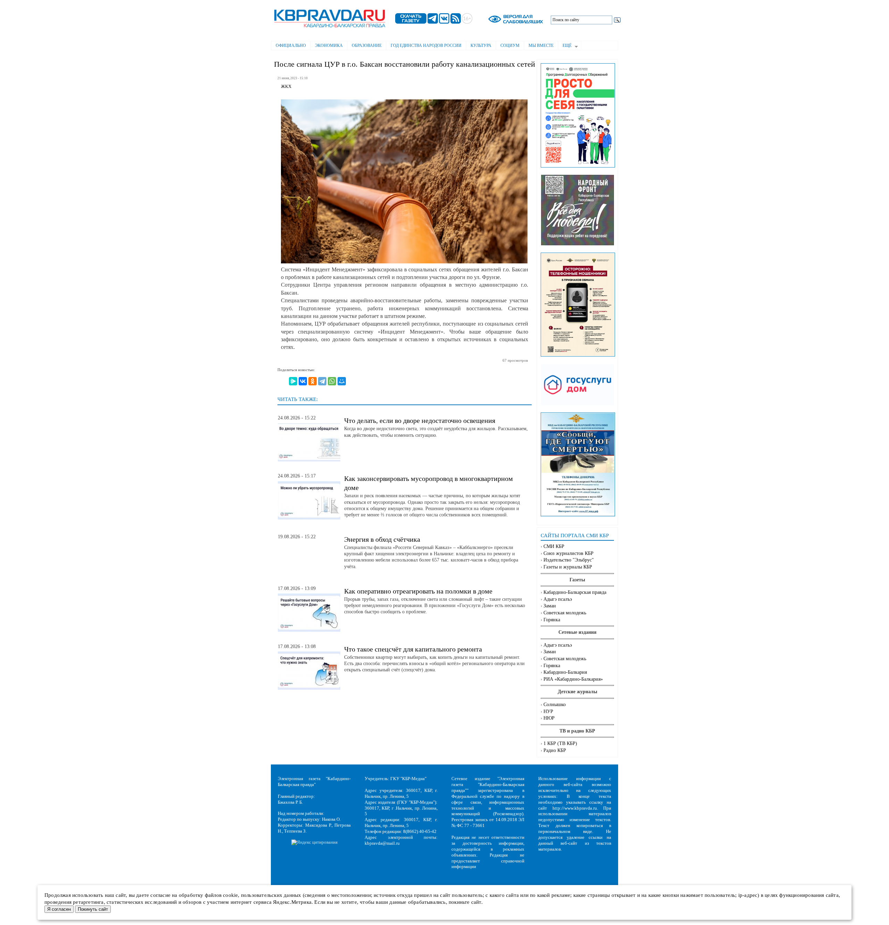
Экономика (329, 45)
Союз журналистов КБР (568, 553)
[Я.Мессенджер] (293, 381)
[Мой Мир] (342, 381)
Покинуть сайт (93, 909)
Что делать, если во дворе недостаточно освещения (419, 420)
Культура (481, 45)
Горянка (551, 619)
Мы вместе (541, 45)
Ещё (565, 46)
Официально (291, 45)
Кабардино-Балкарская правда (574, 592)
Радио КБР (554, 750)
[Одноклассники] (312, 381)
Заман (549, 605)
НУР (548, 711)
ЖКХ (286, 86)
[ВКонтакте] (303, 381)
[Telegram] (322, 381)
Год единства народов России (426, 45)
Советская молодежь (564, 612)
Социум (510, 45)
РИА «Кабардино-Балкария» (573, 679)
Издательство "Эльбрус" (568, 560)
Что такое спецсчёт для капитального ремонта (413, 649)
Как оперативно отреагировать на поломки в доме (418, 591)
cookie (230, 895)
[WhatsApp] (332, 381)
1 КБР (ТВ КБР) (560, 743)
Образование (367, 45)
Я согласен (59, 909)
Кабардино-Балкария (565, 672)
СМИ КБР (553, 546)
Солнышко (554, 704)
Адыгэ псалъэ (557, 599)
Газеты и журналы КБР (567, 567)
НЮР (549, 718)
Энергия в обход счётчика (382, 539)
